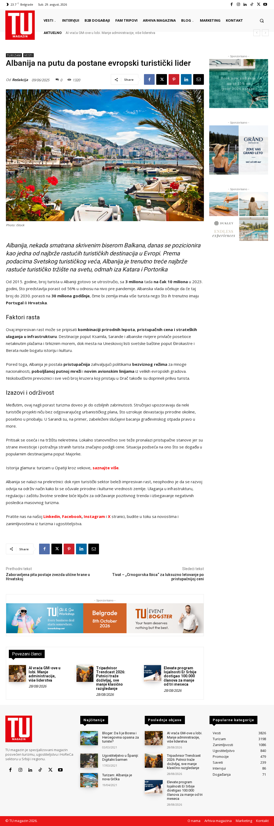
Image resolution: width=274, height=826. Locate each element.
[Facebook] (231, 4)
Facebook (72, 516)
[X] (258, 4)
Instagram (95, 516)
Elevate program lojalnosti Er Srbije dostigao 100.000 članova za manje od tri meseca (180, 676)
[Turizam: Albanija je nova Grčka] (89, 780)
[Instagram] (238, 4)
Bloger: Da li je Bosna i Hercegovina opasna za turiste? (120, 737)
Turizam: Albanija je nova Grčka (117, 777)
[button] (262, 20)
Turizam (14, 55)
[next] (265, 32)
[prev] (256, 32)
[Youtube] (265, 4)
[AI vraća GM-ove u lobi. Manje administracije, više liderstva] (17, 673)
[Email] (198, 79)
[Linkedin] (245, 4)
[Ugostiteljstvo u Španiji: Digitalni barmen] (89, 761)
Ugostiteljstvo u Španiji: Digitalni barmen (120, 758)
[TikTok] (251, 4)
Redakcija (20, 79)
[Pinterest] (174, 79)
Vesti (28, 55)
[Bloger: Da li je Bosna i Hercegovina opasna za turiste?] (89, 738)
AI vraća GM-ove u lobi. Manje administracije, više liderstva (110, 33)
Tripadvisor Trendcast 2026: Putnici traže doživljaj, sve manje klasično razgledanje (110, 678)
